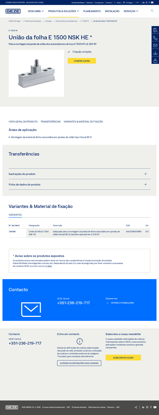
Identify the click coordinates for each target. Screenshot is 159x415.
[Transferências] (155, 53)
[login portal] (155, 60)
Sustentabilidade (78, 3)
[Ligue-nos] (155, 38)
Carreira (109, 3)
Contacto (14, 334)
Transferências (51, 121)
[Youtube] (152, 2)
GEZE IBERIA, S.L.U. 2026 (31, 407)
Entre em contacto (68, 334)
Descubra (34, 11)
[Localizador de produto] (155, 30)
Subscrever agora (123, 357)
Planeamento (92, 11)
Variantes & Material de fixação (83, 121)
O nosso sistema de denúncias (53, 407)
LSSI (117, 407)
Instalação (112, 11)
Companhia (99, 3)
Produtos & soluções (62, 11)
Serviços (129, 11)
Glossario (110, 407)
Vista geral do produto (23, 121)
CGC (68, 407)
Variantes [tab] (15, 214)
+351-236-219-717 (73, 302)
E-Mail (49, 266)
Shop (119, 3)
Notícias (89, 3)
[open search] (152, 10)
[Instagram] (147, 2)
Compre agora (82, 61)
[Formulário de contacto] (155, 45)
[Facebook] (149, 2)
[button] (128, 3)
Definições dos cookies (97, 407)
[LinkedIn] (144, 2)
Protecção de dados (79, 407)
